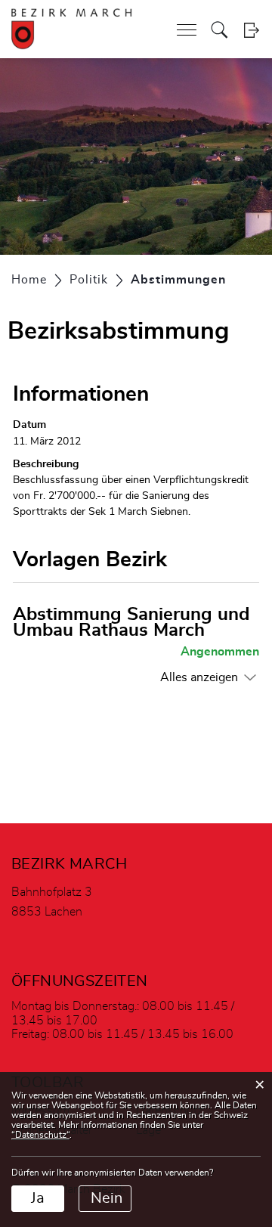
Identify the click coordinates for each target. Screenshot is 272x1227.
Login (251, 30)
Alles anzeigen (199, 677)
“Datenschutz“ (40, 1134)
